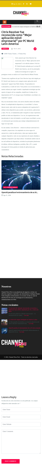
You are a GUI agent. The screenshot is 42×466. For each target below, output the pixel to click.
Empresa (5, 48)
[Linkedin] (27, 4)
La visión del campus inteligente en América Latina (25, 26)
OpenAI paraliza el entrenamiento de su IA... (19, 192)
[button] (37, 27)
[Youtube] (30, 4)
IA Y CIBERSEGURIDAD (10, 187)
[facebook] (23, 4)
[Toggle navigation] (4, 22)
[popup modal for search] (37, 22)
